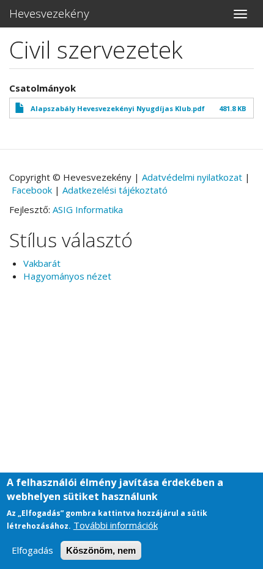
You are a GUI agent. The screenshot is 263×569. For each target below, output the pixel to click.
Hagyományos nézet (67, 276)
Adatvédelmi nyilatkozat (192, 177)
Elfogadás (32, 550)
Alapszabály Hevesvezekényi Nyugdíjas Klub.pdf (118, 108)
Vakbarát (42, 263)
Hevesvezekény (49, 13)
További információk (115, 525)
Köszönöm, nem (101, 550)
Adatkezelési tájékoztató (115, 190)
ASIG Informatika (88, 209)
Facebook (32, 190)
